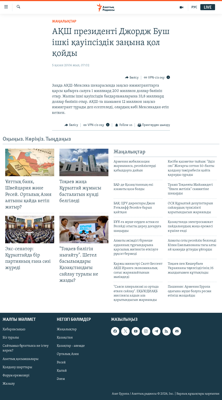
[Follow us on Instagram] (146, 331)
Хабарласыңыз (14, 329)
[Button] (132, 78)
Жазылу (9, 383)
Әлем (61, 379)
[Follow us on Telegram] (156, 331)
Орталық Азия (68, 354)
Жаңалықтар (67, 329)
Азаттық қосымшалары (20, 359)
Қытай (62, 370)
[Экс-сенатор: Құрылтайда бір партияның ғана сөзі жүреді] (29, 229)
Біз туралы (11, 337)
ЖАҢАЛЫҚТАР (64, 22)
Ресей (61, 362)
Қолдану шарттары (17, 367)
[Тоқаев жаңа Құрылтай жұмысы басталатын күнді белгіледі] (83, 162)
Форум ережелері (16, 375)
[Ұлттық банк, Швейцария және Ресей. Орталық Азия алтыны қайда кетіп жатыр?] (29, 162)
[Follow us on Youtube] (136, 331)
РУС (194, 7)
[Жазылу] (177, 331)
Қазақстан (65, 337)
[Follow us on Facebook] (115, 331)
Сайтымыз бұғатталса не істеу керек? (26, 348)
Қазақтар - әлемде (71, 346)
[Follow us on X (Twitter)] (125, 331)
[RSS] (166, 331)
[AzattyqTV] (181, 7)
